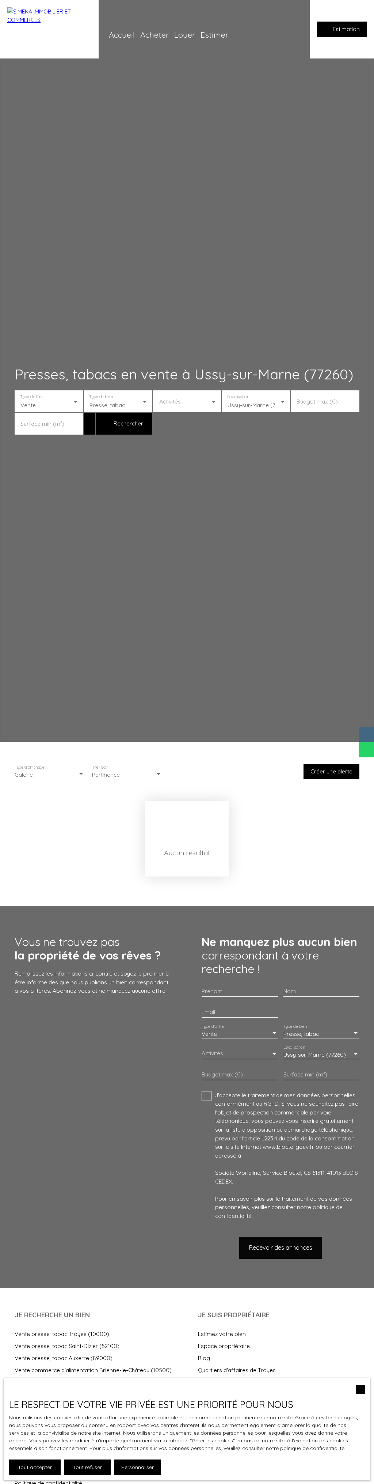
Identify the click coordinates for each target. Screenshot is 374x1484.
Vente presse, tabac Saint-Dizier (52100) (67, 1345)
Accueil (122, 34)
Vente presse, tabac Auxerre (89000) (63, 1358)
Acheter (154, 34)
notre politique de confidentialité (305, 1448)
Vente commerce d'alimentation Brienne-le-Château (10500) (93, 1370)
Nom (289, 991)
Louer (184, 34)
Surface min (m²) (42, 423)
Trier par (100, 767)
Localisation (238, 396)
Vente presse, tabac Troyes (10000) (62, 1333)
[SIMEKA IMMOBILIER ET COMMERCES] (49, 29)
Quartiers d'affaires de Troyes (237, 1370)
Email (208, 1011)
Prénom (212, 991)
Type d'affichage (30, 767)
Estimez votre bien (222, 1333)
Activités (170, 401)
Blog (204, 1358)
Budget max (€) (317, 401)
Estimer (214, 34)
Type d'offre (31, 396)
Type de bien (100, 396)
